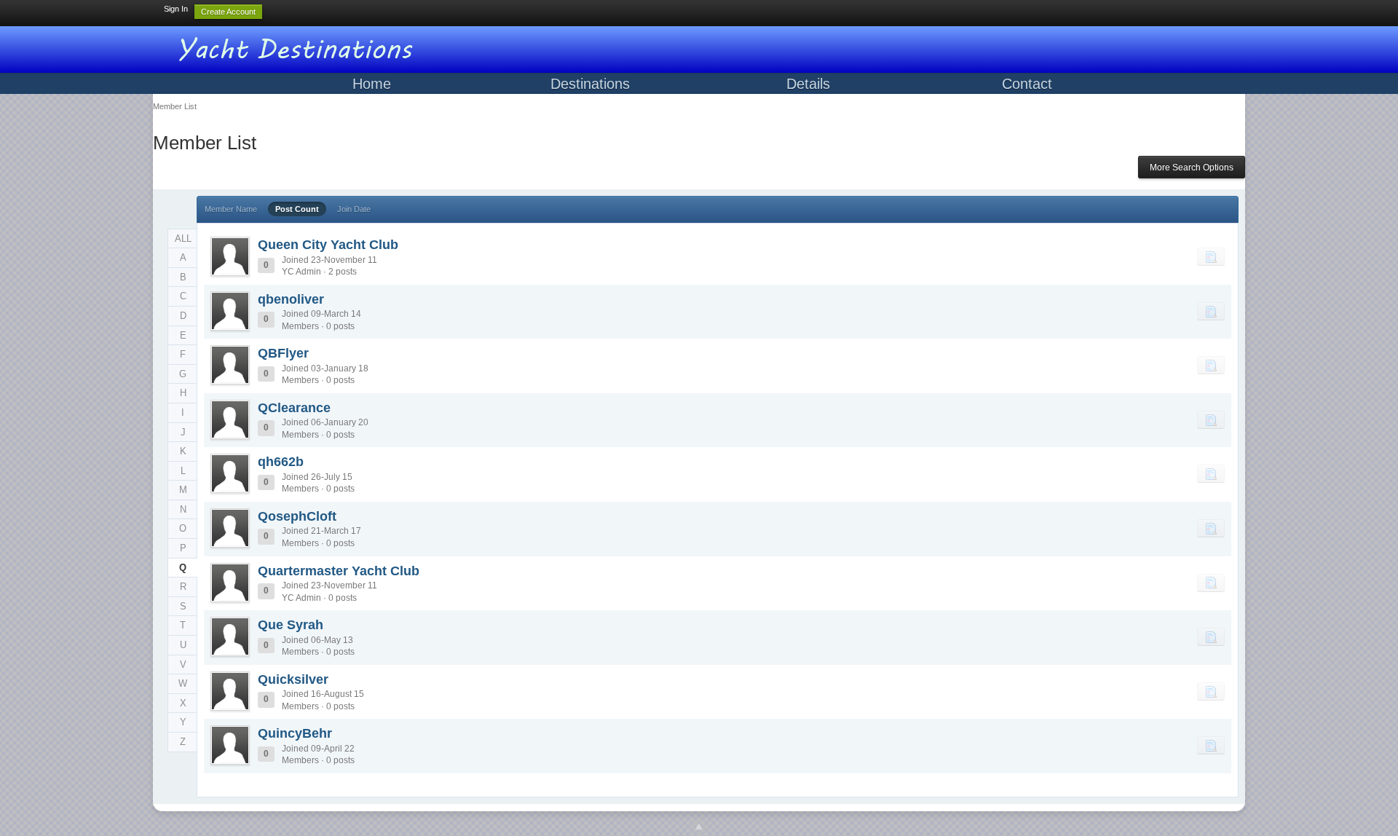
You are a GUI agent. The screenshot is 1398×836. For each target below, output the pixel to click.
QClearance (294, 408)
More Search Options (1191, 167)
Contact (1027, 84)
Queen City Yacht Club (328, 244)
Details (808, 84)
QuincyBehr (295, 733)
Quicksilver (293, 679)
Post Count (297, 209)
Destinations (590, 84)
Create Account (228, 11)
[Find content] (1211, 256)
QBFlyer (283, 353)
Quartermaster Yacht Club (338, 571)
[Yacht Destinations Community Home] (298, 47)
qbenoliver (291, 299)
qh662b (281, 461)
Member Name (231, 209)
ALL (183, 238)
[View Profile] (230, 256)
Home (371, 84)
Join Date (354, 209)
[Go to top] (699, 827)
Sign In (176, 8)
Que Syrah (290, 625)
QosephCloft (297, 516)
